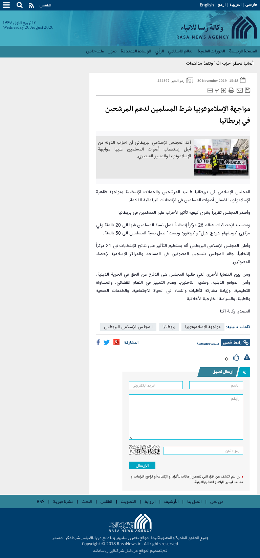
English (207, 5)
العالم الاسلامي (180, 50)
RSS (40, 502)
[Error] (247, 357)
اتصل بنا (194, 501)
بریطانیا (168, 327)
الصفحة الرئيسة (243, 50)
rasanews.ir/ (208, 343)
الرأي (159, 50)
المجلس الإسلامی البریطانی (128, 327)
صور (112, 50)
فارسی (251, 4)
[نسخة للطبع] (231, 90)
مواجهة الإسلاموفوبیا (203, 327)
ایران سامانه (103, 550)
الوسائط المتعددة (136, 50)
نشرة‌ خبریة (63, 501)
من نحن (216, 501)
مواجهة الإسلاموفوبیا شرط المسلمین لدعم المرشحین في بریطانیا (177, 115)
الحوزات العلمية (211, 50)
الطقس (45, 5)
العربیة (235, 4)
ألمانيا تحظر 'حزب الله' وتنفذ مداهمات (220, 63)
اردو (221, 4)
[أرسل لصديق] (240, 90)
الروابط (150, 501)
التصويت (128, 501)
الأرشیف (171, 501)
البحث (87, 501)
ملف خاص (95, 50)
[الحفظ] (247, 90)
